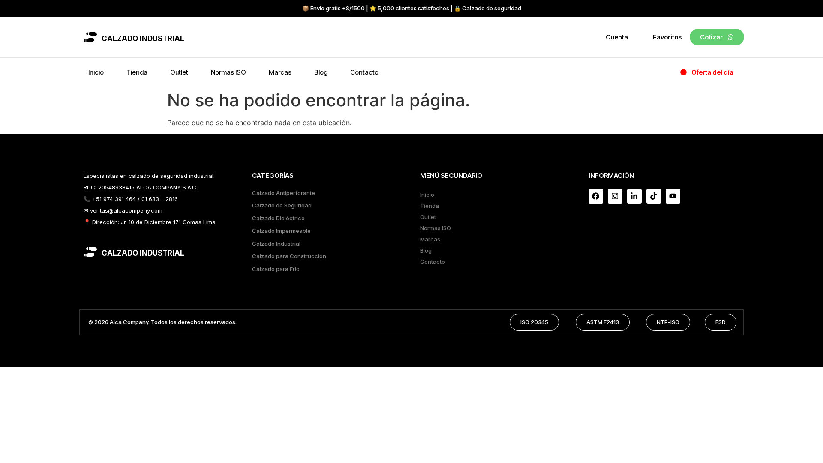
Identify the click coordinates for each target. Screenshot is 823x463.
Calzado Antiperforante (283, 192)
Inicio (96, 72)
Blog (320, 72)
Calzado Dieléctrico (278, 218)
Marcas (280, 72)
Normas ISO (228, 72)
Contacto (364, 72)
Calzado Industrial (276, 243)
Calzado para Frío (276, 268)
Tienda (136, 72)
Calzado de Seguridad (282, 205)
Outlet (179, 72)
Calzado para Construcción (289, 256)
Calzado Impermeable (281, 230)
